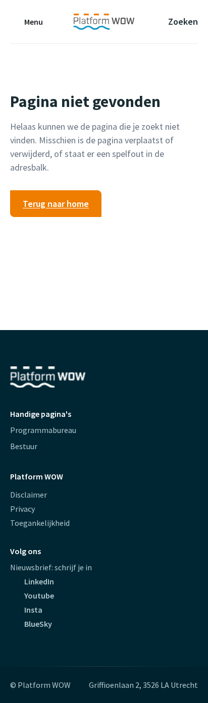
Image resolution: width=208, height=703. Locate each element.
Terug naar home (56, 203)
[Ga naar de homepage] (103, 22)
